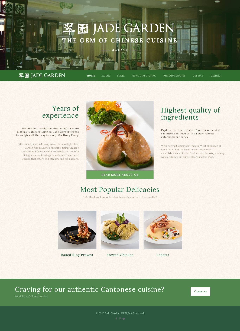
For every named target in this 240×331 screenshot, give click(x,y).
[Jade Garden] (41, 75)
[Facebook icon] (116, 318)
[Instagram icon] (120, 318)
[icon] (123, 318)
